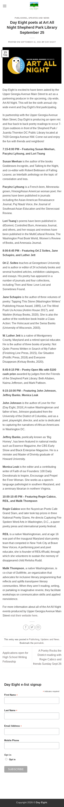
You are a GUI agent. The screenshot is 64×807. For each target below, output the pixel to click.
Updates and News (39, 18)
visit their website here (23, 615)
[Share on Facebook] (26, 627)
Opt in (12, 759)
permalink (39, 643)
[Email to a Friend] (38, 627)
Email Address (13, 726)
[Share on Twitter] (32, 627)
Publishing (21, 18)
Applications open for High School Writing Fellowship (15, 657)
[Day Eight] (34, 6)
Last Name (10, 710)
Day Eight (50, 42)
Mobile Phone (11, 740)
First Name (11, 695)
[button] (5, 6)
